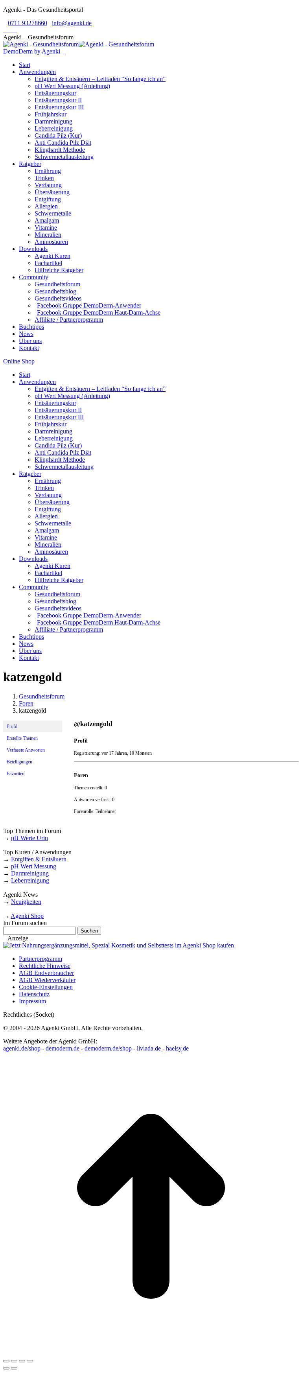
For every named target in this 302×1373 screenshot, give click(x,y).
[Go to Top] (151, 1352)
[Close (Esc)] (6, 1361)
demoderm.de (62, 1048)
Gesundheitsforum (41, 696)
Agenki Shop (27, 915)
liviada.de (149, 1048)
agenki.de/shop (22, 1048)
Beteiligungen (19, 762)
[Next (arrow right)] (14, 1368)
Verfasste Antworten (26, 750)
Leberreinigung (30, 880)
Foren (26, 703)
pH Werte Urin (29, 838)
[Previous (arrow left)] (6, 1368)
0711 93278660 (27, 23)
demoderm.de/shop (108, 1048)
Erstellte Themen (22, 738)
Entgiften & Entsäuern (38, 859)
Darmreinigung (30, 873)
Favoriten (15, 773)
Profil (12, 726)
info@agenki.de (72, 23)
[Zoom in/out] (30, 1361)
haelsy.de (177, 1048)
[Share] (14, 1361)
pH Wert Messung (33, 866)
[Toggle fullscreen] (22, 1361)
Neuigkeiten (26, 901)
